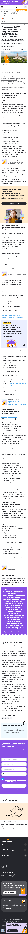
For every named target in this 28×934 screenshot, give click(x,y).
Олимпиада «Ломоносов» (9, 417)
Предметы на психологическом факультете (12, 87)
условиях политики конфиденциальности (15, 780)
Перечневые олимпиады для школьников (16, 568)
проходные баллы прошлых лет (10, 316)
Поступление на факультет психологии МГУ (13, 76)
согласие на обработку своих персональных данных (13, 779)
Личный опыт (5, 89)
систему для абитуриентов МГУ (16, 383)
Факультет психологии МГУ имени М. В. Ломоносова (11, 73)
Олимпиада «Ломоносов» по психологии (12, 85)
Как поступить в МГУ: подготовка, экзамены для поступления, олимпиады (15, 162)
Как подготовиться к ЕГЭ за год (17, 274)
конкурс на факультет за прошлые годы (13, 318)
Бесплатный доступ (22, 10)
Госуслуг (13, 386)
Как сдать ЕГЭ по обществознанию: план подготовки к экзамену (17, 403)
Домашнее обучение (13, 821)
